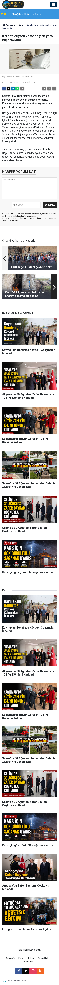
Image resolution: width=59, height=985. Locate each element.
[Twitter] (8, 88)
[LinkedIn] (13, 88)
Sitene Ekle (29, 961)
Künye (21, 958)
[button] (44, 88)
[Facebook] (4, 88)
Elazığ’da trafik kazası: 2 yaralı (27, 14)
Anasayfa (10, 25)
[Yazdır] (22, 88)
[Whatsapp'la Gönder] (17, 88)
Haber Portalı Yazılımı (16, 981)
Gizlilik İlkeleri (44, 958)
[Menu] (53, 4)
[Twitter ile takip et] (26, 971)
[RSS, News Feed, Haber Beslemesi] (40, 971)
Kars (20, 25)
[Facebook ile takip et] (18, 971)
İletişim (31, 958)
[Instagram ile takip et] (33, 971)
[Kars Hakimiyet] (13, 4)
